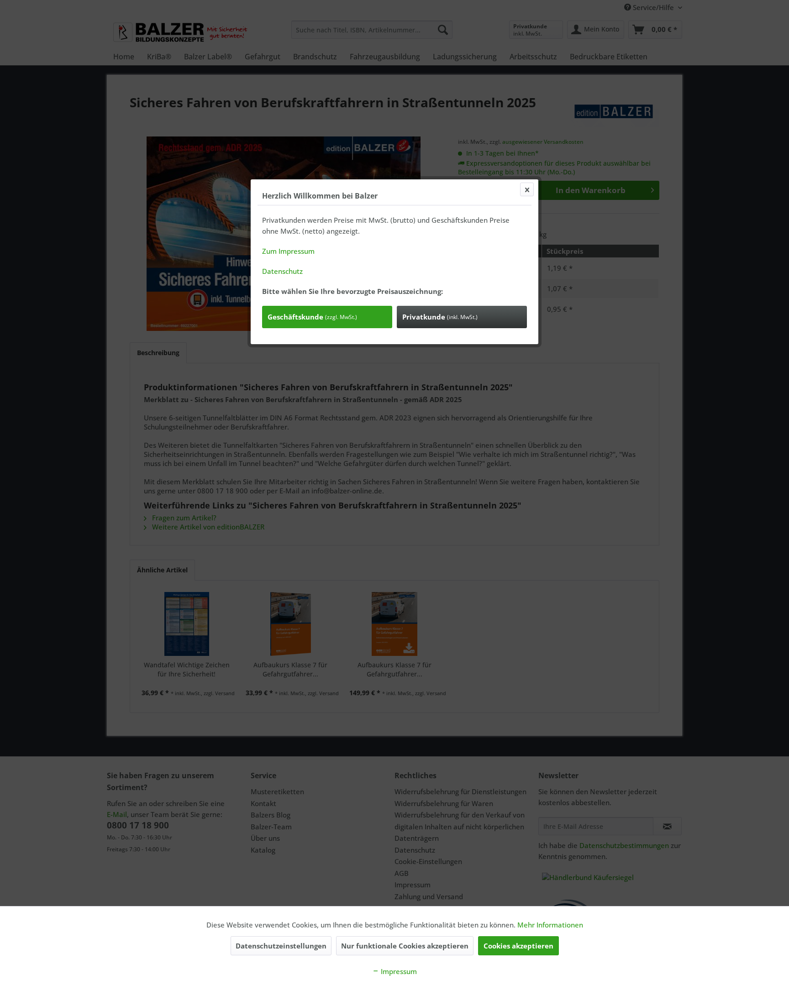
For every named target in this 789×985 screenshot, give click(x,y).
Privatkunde (440, 316)
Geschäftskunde (312, 316)
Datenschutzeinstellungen (281, 945)
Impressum (398, 971)
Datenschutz (282, 271)
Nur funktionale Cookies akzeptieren (404, 945)
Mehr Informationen (550, 924)
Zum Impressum (288, 251)
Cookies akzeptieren (518, 945)
